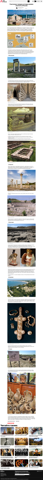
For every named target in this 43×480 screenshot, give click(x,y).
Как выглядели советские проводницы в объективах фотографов (35, 436)
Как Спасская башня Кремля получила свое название (7, 436)
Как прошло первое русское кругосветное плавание (33, 457)
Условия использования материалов (4, 475)
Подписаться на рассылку (21, 471)
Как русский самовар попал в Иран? (21, 435)
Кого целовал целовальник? (34, 467)
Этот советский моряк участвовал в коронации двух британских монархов (7, 457)
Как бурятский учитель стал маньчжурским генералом (5, 446)
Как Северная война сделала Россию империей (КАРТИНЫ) (35, 446)
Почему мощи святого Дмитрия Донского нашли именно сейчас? (20, 446)
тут (10, 275)
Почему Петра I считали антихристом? (21, 467)
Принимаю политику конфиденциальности (20, 475)
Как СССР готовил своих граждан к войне (21, 457)
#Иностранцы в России (11, 421)
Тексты (26, 8)
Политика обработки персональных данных (3, 474)
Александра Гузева (21, 7)
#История (17, 421)
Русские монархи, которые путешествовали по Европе (5, 468)
